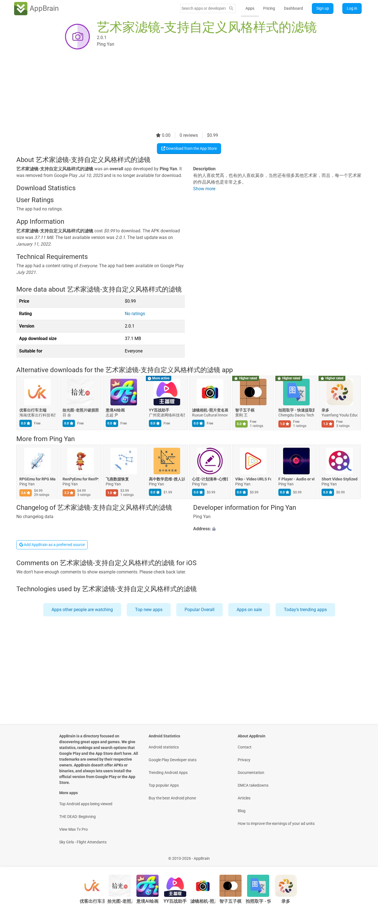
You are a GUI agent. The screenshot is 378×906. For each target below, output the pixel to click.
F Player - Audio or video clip (296, 479)
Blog (241, 811)
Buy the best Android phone (172, 798)
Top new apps (148, 609)
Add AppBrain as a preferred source (54, 544)
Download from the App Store (191, 148)
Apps (249, 8)
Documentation (251, 772)
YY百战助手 (159, 410)
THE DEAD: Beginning (77, 816)
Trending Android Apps (168, 772)
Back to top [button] (364, 855)
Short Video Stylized (340, 479)
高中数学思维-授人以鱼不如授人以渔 (167, 479)
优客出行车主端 (32, 410)
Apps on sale (249, 609)
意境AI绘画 (115, 410)
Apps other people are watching (82, 609)
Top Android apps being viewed (85, 804)
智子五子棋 (245, 410)
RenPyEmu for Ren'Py (81, 479)
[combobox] (203, 8)
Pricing (269, 8)
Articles (244, 798)
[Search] (231, 8)
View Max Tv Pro (73, 829)
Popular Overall (199, 609)
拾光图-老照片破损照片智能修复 (81, 410)
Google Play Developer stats (172, 760)
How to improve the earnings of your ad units (276, 823)
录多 (325, 410)
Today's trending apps (305, 609)
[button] (277, 529)
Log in (352, 8)
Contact (245, 747)
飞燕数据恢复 (117, 479)
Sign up (322, 8)
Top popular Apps (164, 785)
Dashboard (293, 8)
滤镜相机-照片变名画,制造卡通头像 (210, 410)
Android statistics (164, 747)
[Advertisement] (182, 93)
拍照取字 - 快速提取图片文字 (296, 410)
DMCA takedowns (253, 785)
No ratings (135, 313)
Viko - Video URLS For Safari (253, 479)
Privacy (244, 760)
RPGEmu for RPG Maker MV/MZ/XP (37, 479)
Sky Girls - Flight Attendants (83, 842)
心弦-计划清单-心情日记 (210, 479)
